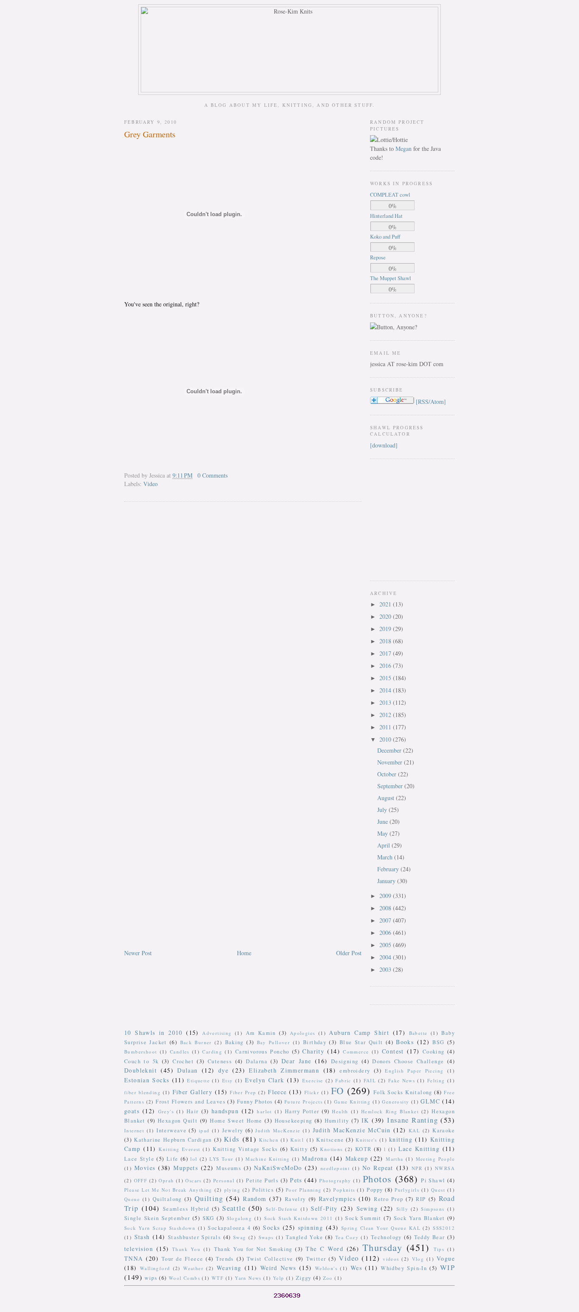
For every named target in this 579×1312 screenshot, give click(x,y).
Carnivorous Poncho (262, 1051)
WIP (447, 1267)
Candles (179, 1051)
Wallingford (155, 1268)
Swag (239, 1237)
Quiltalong (167, 1199)
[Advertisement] (395, 519)
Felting (436, 1080)
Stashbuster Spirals (194, 1237)
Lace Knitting (419, 1149)
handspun (225, 1111)
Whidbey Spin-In (404, 1268)
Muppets (185, 1168)
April (384, 845)
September (390, 786)
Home (244, 953)
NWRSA (445, 1168)
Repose (378, 257)
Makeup (356, 1158)
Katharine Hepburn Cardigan (173, 1139)
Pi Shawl (433, 1180)
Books (405, 1042)
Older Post (349, 953)
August (386, 798)
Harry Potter (302, 1111)
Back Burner (196, 1042)
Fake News (401, 1080)
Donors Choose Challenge (408, 1061)
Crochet (183, 1061)
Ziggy (304, 1277)
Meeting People (435, 1159)
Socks (271, 1227)
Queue (132, 1199)
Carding (212, 1051)
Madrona (314, 1158)
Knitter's (366, 1140)
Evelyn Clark (264, 1080)
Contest (393, 1051)
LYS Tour (221, 1159)
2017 (386, 653)
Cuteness (220, 1061)
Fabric (343, 1080)
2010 (386, 739)
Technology (386, 1237)
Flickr (311, 1092)
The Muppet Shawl (390, 278)
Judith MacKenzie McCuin (352, 1130)
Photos (377, 1178)
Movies (144, 1168)
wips (151, 1277)
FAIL (370, 1080)
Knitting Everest (179, 1149)
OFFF (141, 1180)
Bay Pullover (273, 1042)
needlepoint (335, 1168)
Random (254, 1199)
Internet (134, 1130)
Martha (394, 1159)
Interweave (171, 1130)
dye (223, 1070)
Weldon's (326, 1268)
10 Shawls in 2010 (153, 1032)
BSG (438, 1042)
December (390, 750)
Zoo (328, 1278)
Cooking (434, 1051)
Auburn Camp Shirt (359, 1032)
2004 (386, 957)
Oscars (193, 1180)
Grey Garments (149, 134)
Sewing (367, 1208)
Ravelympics (337, 1199)
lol (193, 1159)
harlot (264, 1111)
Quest (438, 1190)
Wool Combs (184, 1278)
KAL (414, 1130)
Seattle (233, 1208)
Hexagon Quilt (178, 1120)
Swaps (266, 1237)
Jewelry (232, 1130)
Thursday (382, 1247)
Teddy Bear (429, 1237)
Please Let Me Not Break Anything (168, 1190)
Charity (313, 1051)
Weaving (229, 1268)
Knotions (331, 1149)
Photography (335, 1180)
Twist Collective (270, 1258)
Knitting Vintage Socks (245, 1149)
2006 (386, 932)
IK (365, 1120)
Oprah (166, 1180)
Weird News (278, 1268)
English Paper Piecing (414, 1070)
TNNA (133, 1258)
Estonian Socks (146, 1080)
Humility (337, 1120)
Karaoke (443, 1130)
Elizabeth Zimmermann (284, 1070)
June (383, 821)
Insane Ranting (412, 1120)
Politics (263, 1189)
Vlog (418, 1259)
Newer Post (138, 953)
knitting (400, 1139)
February (389, 869)
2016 (386, 666)
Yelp (278, 1278)
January (387, 881)
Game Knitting (352, 1101)
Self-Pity (324, 1208)
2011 (386, 727)
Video (150, 484)
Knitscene (330, 1139)
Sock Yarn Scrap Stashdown (159, 1228)
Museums (228, 1168)
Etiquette (198, 1080)
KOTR (363, 1149)
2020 (386, 616)
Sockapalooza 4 (229, 1227)
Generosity (395, 1101)
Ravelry (295, 1199)
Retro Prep (388, 1199)
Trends (225, 1258)
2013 (386, 702)
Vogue (446, 1258)
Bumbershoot (140, 1051)
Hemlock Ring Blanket (390, 1111)
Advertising (216, 1033)
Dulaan (187, 1070)
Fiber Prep (243, 1092)
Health (340, 1111)
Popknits (344, 1190)
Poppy (375, 1189)
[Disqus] (243, 617)
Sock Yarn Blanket (419, 1218)
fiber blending (142, 1092)
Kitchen (268, 1140)
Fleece (277, 1092)
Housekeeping (293, 1120)
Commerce (356, 1051)
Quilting (209, 1198)
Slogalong (239, 1218)
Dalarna (256, 1061)
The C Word (324, 1249)
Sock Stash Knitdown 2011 (298, 1218)
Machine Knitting (267, 1159)
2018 (386, 641)
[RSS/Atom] (431, 401)
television (138, 1249)
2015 (386, 678)
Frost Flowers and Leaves (190, 1101)
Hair (193, 1111)
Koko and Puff (385, 236)
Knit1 (297, 1140)
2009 (386, 896)
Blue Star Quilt (361, 1042)
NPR (417, 1168)
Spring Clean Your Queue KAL (380, 1228)
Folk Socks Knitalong (402, 1092)
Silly (402, 1209)
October (387, 774)
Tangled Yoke (304, 1237)
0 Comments (213, 475)
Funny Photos (255, 1101)
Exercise (312, 1080)
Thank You (186, 1249)
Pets (296, 1180)
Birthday (314, 1042)
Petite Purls (262, 1180)
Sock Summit (363, 1218)
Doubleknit (140, 1070)
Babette (418, 1033)
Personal (223, 1180)
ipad (204, 1130)
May (383, 833)
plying (232, 1190)
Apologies (302, 1033)
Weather (193, 1268)
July (383, 810)
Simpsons (432, 1209)
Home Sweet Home (236, 1120)
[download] (384, 445)
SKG (208, 1218)
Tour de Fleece (182, 1258)
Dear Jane (296, 1061)
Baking (234, 1042)
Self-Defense (282, 1209)
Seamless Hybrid (186, 1208)
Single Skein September (157, 1218)
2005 (386, 945)
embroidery (355, 1070)
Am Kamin (261, 1033)
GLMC (430, 1101)
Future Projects (303, 1101)
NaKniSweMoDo (278, 1168)
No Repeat (377, 1168)
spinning (310, 1227)
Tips (439, 1249)
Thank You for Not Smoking (253, 1249)
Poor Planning (304, 1190)
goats (131, 1111)
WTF (217, 1278)
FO (337, 1090)
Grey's (166, 1111)
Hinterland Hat (386, 216)
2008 (386, 908)
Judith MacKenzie (277, 1130)
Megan (403, 149)
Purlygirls (407, 1190)
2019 (386, 629)
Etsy (227, 1080)
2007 (386, 920)
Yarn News (248, 1278)
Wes (356, 1268)
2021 (386, 604)
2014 (386, 690)
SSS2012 (444, 1228)
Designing (345, 1061)
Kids (232, 1139)
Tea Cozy (347, 1237)
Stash (142, 1237)
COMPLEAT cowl (390, 194)
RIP (421, 1199)
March (385, 857)
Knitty (299, 1149)
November (390, 762)
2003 (386, 969)
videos (391, 1259)
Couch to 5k (141, 1061)
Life (172, 1158)
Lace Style (139, 1158)
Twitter (316, 1258)
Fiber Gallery (193, 1092)
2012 (386, 715)
